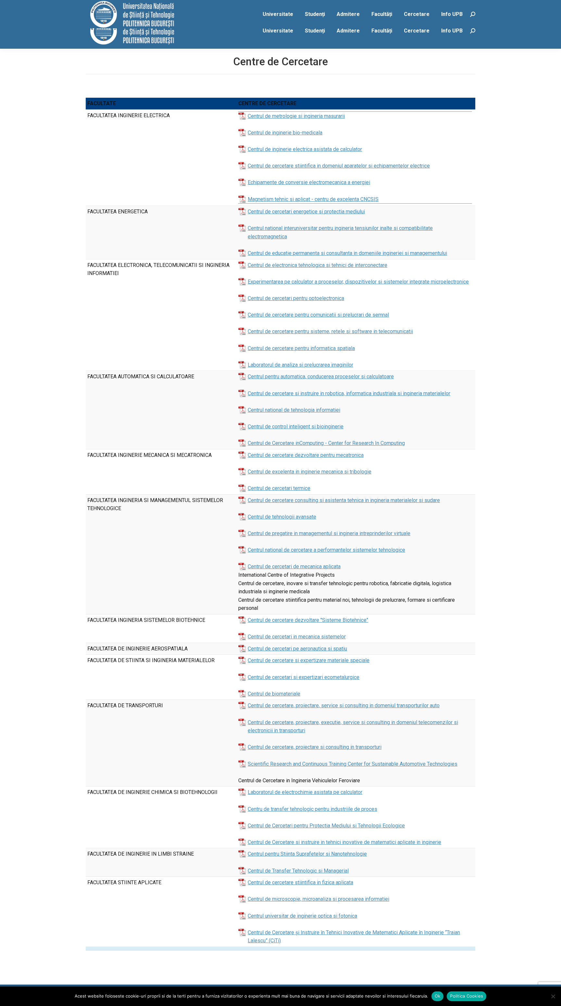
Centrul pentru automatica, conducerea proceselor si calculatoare (321, 376)
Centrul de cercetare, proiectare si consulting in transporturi (314, 747)
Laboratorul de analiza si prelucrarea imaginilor (300, 365)
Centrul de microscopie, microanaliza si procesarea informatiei (318, 899)
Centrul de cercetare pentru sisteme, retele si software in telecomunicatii (330, 331)
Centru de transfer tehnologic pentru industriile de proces (312, 809)
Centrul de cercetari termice (279, 488)
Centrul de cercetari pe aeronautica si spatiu (297, 649)
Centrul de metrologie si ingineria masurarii (296, 116)
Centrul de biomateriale (274, 694)
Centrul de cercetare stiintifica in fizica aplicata (300, 882)
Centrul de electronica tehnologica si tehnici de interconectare (317, 265)
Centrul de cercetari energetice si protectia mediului (306, 211)
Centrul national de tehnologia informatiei (294, 410)
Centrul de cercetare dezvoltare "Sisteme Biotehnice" (308, 620)
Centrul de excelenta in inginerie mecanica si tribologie (309, 472)
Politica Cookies (466, 996)
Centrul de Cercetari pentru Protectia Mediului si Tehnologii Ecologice (326, 826)
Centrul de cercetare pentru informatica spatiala (301, 348)
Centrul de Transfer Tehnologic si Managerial (298, 871)
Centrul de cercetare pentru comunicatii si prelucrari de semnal (318, 315)
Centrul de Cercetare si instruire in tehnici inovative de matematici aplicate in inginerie (344, 842)
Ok (438, 996)
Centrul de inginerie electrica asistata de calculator (305, 149)
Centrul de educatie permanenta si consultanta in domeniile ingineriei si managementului (347, 253)
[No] (553, 996)
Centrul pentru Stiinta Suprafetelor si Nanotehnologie (307, 854)
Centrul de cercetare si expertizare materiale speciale (308, 660)
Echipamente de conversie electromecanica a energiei (309, 182)
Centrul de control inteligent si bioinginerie (295, 426)
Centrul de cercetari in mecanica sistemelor (297, 637)
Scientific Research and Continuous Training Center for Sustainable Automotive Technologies (352, 764)
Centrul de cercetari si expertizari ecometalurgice (303, 677)
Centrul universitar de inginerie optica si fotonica (302, 916)
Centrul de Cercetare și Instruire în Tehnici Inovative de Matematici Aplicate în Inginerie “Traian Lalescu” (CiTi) (354, 936)
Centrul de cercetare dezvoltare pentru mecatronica (306, 455)
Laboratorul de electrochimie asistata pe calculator (305, 792)
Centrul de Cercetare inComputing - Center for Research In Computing (326, 443)
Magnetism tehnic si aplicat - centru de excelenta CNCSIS (313, 199)
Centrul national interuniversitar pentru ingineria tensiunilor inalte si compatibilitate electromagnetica (340, 232)
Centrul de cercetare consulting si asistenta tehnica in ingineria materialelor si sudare (344, 500)
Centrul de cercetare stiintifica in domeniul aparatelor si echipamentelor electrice (339, 166)
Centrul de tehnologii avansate (282, 517)
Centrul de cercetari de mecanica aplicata (294, 566)
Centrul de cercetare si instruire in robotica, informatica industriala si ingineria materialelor (349, 393)
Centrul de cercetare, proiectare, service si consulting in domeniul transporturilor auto (344, 705)
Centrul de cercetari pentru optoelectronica (296, 298)
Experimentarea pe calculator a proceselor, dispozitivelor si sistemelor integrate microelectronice (358, 282)
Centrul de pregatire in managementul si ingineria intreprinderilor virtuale (329, 533)
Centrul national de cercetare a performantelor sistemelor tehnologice (326, 550)
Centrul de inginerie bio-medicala (285, 133)
